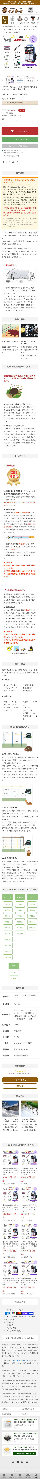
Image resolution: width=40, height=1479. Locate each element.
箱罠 (12, 23)
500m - (15, 103)
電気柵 (33, 23)
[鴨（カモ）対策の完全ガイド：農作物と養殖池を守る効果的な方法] (29, 1109)
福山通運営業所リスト (21, 1360)
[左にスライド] (2, 80)
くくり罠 (20, 23)
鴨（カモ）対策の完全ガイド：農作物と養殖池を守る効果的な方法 (29, 1122)
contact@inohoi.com (25, 1449)
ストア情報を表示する (11, 156)
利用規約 (5, 1409)
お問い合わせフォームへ (23, 1453)
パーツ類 (26, 23)
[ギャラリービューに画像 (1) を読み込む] (9, 79)
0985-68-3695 (23, 1435)
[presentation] (14, 1135)
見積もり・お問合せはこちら (20, 146)
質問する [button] (19, 1086)
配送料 (3, 115)
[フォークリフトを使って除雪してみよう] (10, 1109)
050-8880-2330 (24, 1422)
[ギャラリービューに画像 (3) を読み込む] (30, 79)
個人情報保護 (6, 1414)
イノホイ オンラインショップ (22, 1471)
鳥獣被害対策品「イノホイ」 (12, 26)
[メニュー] (36, 10)
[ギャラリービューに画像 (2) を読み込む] (19, 79)
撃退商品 (27, 26)
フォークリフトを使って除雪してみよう (10, 1120)
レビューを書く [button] (20, 1080)
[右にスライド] (37, 80)
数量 (3, 119)
